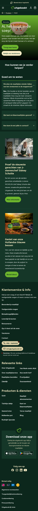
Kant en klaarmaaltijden (26, 405)
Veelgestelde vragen (10, 309)
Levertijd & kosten (9, 318)
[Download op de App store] (11, 453)
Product (8, 12)
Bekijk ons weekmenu (11, 53)
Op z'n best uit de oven (11, 328)
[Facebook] (12, 470)
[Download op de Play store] (26, 453)
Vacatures (6, 333)
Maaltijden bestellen (9, 377)
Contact (5, 337)
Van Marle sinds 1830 (28, 368)
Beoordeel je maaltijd (10, 304)
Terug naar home (10, 47)
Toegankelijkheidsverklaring (12, 494)
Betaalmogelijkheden (10, 313)
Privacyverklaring (8, 502)
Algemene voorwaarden (10, 489)
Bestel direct (12, 274)
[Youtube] (25, 470)
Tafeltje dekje (7, 403)
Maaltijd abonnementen (26, 397)
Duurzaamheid (25, 381)
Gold (3, 395)
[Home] (19, 8)
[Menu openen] (3, 7)
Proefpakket (25, 377)
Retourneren (7, 323)
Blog (21, 415)
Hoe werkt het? (26, 372)
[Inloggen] (31, 8)
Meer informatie (13, 199)
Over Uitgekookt (8, 367)
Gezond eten (7, 410)
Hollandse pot (7, 415)
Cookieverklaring (8, 498)
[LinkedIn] (21, 470)
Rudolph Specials (8, 419)
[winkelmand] (35, 8)
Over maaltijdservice (10, 372)
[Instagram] (17, 470)
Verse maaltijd (25, 410)
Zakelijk (4, 381)
